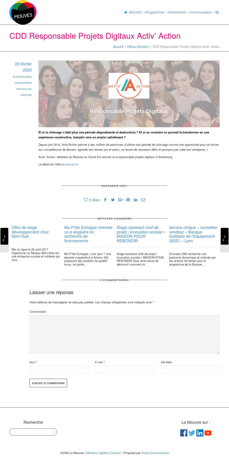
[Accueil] (125, 12)
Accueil (118, 46)
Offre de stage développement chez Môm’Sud (30, 231)
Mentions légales (97, 453)
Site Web (166, 362)
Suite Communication (155, 453)
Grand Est (18, 76)
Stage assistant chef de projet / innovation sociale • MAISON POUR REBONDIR (141, 233)
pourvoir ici (72, 164)
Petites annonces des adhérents (24, 88)
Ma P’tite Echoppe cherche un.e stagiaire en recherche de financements (88, 233)
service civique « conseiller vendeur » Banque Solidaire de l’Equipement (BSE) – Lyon (193, 233)
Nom (32, 362)
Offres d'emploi (137, 46)
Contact (116, 453)
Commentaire (38, 311)
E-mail (99, 362)
